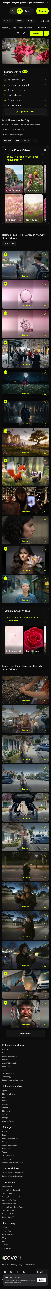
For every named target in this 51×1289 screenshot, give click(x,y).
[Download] (44, 275)
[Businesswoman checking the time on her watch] (25, 530)
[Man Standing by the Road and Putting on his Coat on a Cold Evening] (25, 925)
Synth (4, 1090)
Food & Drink (7, 1066)
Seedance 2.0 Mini (9, 1203)
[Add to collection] (18, 33)
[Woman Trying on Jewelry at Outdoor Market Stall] (25, 690)
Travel (4, 1070)
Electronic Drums (8, 1094)
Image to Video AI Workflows (13, 1176)
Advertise (5, 1245)
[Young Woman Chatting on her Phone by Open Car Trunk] (25, 807)
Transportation (8, 1073)
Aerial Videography (9, 1063)
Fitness (5, 1060)
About (4, 1228)
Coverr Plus (6, 1231)
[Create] (13, 11)
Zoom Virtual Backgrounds (12, 1080)
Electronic (6, 1111)
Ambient (5, 1114)
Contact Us (6, 1248)
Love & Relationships (10, 1056)
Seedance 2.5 (7, 1186)
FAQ (4, 1241)
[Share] (24, 33)
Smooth (5, 1107)
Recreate (25, 276)
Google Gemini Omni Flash (12, 1207)
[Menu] (4, 11)
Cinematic (6, 1104)
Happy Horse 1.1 (8, 1217)
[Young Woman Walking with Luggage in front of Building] (25, 749)
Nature (5, 1049)
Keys (4, 1097)
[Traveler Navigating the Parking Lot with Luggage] (25, 778)
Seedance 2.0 (7, 1193)
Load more (25, 1033)
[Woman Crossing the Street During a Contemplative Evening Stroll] (25, 866)
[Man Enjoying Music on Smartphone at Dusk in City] (25, 955)
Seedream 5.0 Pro (9, 1210)
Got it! (41, 1280)
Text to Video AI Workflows (12, 1173)
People (4, 1053)
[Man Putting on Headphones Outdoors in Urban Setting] (25, 896)
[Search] (20, 11)
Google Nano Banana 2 (11, 1190)
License (5, 1265)
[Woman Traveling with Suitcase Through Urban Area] (25, 837)
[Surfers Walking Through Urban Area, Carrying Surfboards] (25, 265)
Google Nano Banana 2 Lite (12, 1197)
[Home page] (11, 1258)
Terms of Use (30, 1265)
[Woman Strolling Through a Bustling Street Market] (25, 719)
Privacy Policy (16, 1265)
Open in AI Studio (27, 111)
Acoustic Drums (8, 1121)
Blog (4, 1238)
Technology (6, 1077)
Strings (5, 1118)
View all (45, 20)
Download (36, 33)
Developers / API (8, 1234)
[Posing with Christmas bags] (25, 501)
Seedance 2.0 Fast (9, 1200)
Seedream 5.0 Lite (9, 1214)
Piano (4, 1101)
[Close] (47, 2)
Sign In (42, 11)
